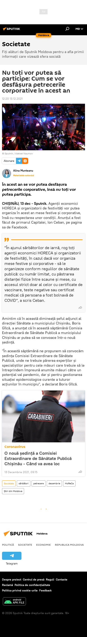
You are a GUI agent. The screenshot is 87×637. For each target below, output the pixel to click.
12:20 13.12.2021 (12, 98)
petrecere (38, 483)
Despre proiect (11, 579)
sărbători (24, 483)
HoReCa (69, 483)
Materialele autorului (23, 175)
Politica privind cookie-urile (20, 590)
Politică (8, 544)
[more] (80, 307)
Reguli (50, 579)
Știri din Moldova (13, 491)
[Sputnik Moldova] (12, 30)
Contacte (61, 579)
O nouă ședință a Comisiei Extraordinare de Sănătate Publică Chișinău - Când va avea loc (38, 458)
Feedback (45, 590)
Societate (9, 483)
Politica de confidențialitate (32, 585)
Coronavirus (14, 446)
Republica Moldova (69, 544)
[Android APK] (14, 601)
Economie (43, 544)
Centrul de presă (33, 579)
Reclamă (7, 585)
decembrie (54, 483)
